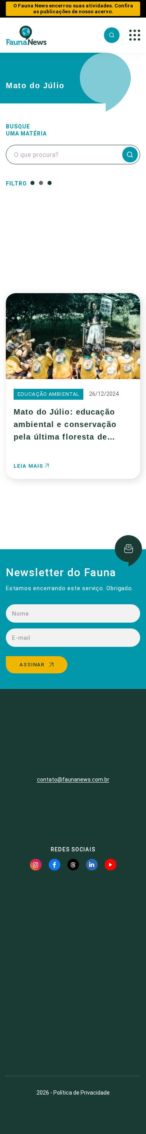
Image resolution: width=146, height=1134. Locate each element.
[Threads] (73, 865)
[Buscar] (112, 35)
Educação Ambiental (48, 394)
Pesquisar (73, 262)
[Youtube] (110, 865)
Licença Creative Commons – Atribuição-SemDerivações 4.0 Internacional (73, 1041)
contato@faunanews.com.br (73, 779)
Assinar (31, 665)
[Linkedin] (92, 865)
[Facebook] (54, 865)
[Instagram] (36, 865)
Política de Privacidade (81, 1092)
